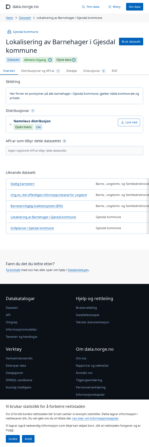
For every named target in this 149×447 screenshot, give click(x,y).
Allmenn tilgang (35, 60)
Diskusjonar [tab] (93, 71)
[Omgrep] (50, 60)
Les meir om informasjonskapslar (95, 418)
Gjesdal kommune (25, 32)
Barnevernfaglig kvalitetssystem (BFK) (37, 206)
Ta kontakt (13, 270)
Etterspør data (16, 366)
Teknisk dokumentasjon (92, 322)
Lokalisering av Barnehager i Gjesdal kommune (43, 217)
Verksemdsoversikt (19, 358)
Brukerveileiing (86, 308)
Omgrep (11, 322)
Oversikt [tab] (9, 71)
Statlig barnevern (23, 184)
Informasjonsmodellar (21, 329)
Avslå (28, 439)
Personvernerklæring (91, 387)
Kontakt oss (84, 373)
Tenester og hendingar (22, 337)
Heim (9, 18)
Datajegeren (14, 373)
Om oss (81, 358)
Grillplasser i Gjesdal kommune (32, 228)
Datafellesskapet (87, 315)
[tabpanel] (74, 158)
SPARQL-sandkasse (19, 380)
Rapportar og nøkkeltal (92, 366)
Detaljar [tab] (71, 71)
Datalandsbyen (78, 270)
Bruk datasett (131, 42)
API (8, 315)
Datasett (25, 18)
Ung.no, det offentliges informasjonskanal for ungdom (49, 195)
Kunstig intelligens (19, 387)
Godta (13, 439)
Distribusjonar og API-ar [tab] (40, 71)
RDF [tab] (114, 71)
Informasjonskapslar (90, 395)
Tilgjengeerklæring (89, 380)
